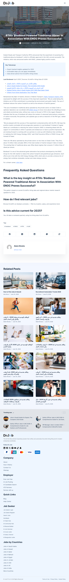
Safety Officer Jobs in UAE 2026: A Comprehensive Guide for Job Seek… (53, 418)
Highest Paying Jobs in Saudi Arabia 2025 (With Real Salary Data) (28, 90)
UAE (28, 226)
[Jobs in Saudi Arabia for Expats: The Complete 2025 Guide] (5, 418)
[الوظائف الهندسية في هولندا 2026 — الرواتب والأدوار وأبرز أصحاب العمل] (18, 306)
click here (19, 162)
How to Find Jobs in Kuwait (12, 292)
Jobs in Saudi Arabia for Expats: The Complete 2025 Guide (26, 86)
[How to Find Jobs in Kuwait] (18, 280)
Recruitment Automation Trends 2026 (48, 292)
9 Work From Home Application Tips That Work (22, 92)
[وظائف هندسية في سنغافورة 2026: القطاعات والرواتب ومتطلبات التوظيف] (18, 388)
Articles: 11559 (18, 249)
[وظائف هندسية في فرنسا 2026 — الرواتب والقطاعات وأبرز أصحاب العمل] (51, 361)
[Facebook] (10, 234)
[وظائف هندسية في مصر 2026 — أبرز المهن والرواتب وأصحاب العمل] (51, 306)
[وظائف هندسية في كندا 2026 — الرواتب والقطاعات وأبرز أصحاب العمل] (51, 333)
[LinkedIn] (34, 234)
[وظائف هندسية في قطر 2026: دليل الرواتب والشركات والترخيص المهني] (18, 361)
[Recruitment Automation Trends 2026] (51, 280)
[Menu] (65, 3)
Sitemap (6, 470)
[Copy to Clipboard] (59, 234)
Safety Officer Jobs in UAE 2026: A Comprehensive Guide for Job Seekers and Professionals (21, 426)
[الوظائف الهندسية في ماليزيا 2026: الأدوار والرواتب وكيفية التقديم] (18, 333)
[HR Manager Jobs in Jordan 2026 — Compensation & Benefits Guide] (38, 425)
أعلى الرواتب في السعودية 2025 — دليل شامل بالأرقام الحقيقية (25, 88)
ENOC (15, 226)
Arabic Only (46, 43)
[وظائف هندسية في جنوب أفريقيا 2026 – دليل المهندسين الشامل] (51, 388)
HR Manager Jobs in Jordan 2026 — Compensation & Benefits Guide (53, 426)
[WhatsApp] (47, 234)
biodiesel (7, 226)
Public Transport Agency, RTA (53, 97)
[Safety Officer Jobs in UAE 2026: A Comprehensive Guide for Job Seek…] (38, 418)
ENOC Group (33, 110)
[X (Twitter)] (22, 234)
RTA (22, 226)
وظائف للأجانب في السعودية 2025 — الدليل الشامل (22, 83)
